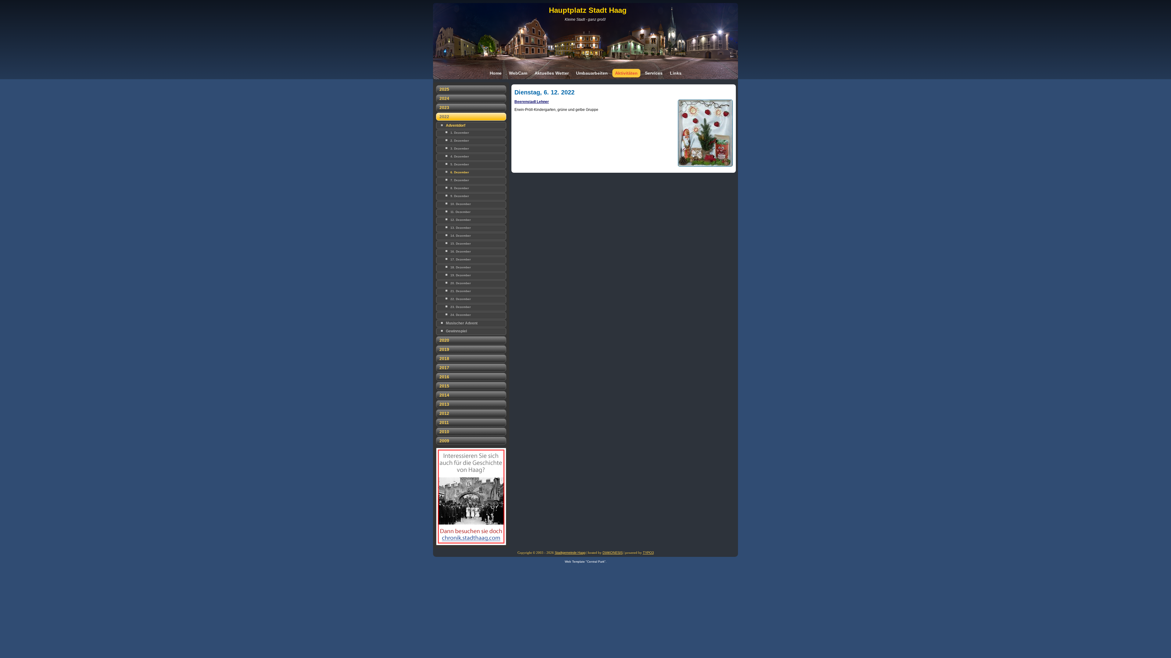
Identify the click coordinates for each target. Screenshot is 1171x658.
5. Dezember (459, 164)
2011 (444, 422)
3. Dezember (459, 148)
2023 (444, 107)
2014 (444, 395)
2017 (444, 367)
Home (496, 73)
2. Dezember (459, 140)
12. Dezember (460, 219)
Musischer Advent (462, 323)
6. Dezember (459, 172)
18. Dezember (460, 267)
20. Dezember (460, 283)
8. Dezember (459, 188)
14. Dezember (460, 235)
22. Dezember (460, 299)
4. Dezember (459, 156)
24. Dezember (460, 315)
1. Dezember (459, 132)
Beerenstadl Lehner (531, 102)
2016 (444, 376)
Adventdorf (455, 125)
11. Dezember (460, 212)
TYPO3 (648, 552)
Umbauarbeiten (592, 73)
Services (654, 73)
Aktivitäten (626, 73)
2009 (444, 440)
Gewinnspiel (456, 331)
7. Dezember (459, 180)
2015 (444, 386)
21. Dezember (460, 291)
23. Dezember (460, 307)
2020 (444, 340)
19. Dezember (460, 275)
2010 (444, 431)
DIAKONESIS (613, 552)
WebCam (518, 73)
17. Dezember (460, 259)
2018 (444, 358)
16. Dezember (460, 251)
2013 (444, 404)
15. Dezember (460, 243)
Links (676, 73)
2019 (444, 349)
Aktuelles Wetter (552, 73)
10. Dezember (460, 204)
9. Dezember (459, 196)
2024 (444, 98)
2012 (444, 413)
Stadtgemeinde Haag (570, 552)
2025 (444, 89)
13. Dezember (460, 227)
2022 (444, 116)
